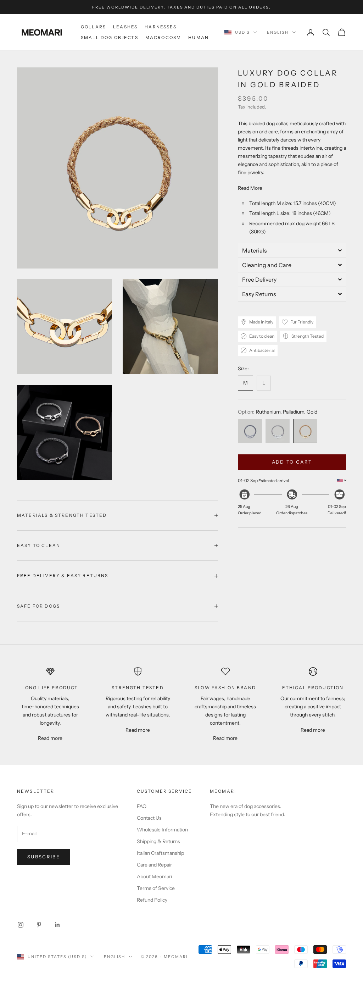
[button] (292, 250)
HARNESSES (160, 26)
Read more (50, 738)
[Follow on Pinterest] (39, 924)
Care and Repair (154, 865)
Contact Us (149, 818)
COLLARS (93, 26)
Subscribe (43, 856)
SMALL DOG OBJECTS (109, 37)
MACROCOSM (163, 37)
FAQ (141, 806)
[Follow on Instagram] (20, 924)
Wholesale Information (162, 829)
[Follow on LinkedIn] (57, 924)
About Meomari (154, 876)
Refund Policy (152, 900)
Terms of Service (156, 888)
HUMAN (198, 37)
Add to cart (292, 462)
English (278, 32)
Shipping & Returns (158, 841)
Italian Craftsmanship (160, 853)
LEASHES (125, 26)
